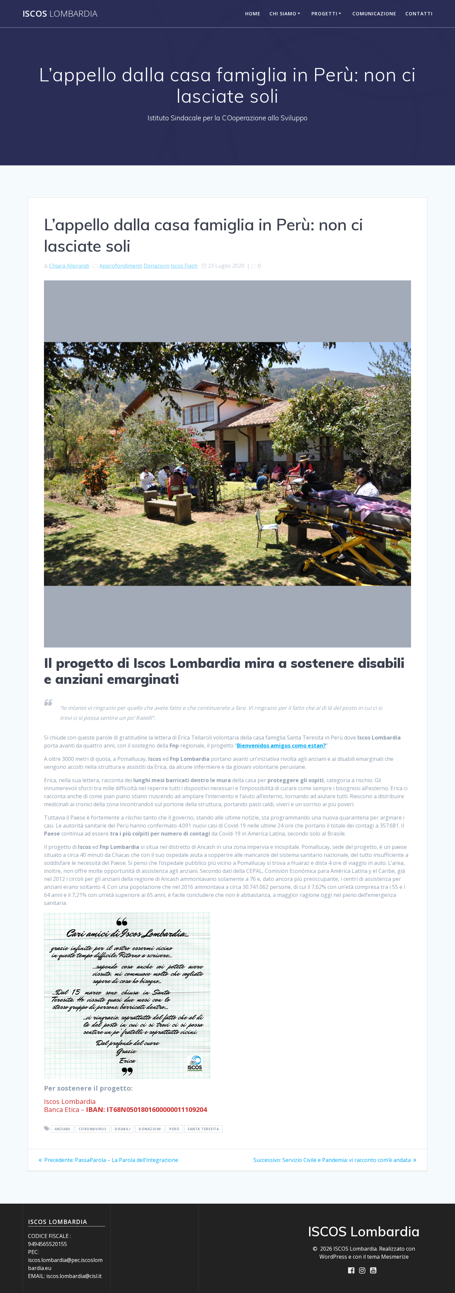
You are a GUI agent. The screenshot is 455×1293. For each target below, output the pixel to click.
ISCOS (60, 13)
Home (252, 13)
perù (174, 1129)
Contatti (419, 13)
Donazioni (156, 265)
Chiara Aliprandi (69, 265)
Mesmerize (395, 1256)
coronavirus (93, 1129)
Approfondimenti (120, 265)
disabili (122, 1129)
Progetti (324, 13)
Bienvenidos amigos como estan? (281, 745)
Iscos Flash (184, 265)
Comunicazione (374, 13)
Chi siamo (282, 13)
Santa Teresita (203, 1129)
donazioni (150, 1129)
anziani (62, 1129)
